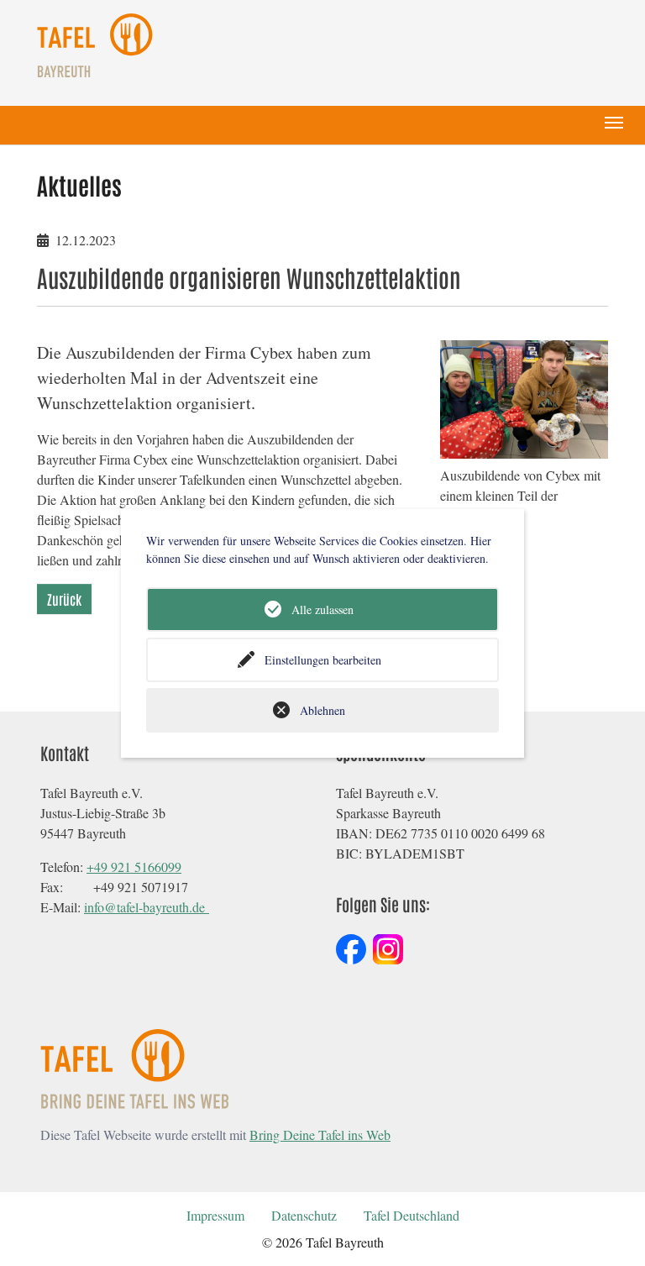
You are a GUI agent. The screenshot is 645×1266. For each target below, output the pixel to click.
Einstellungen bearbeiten (323, 660)
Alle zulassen (322, 609)
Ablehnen (322, 710)
